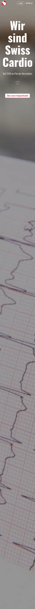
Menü (30, 3)
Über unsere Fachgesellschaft (17, 95)
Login (20, 3)
